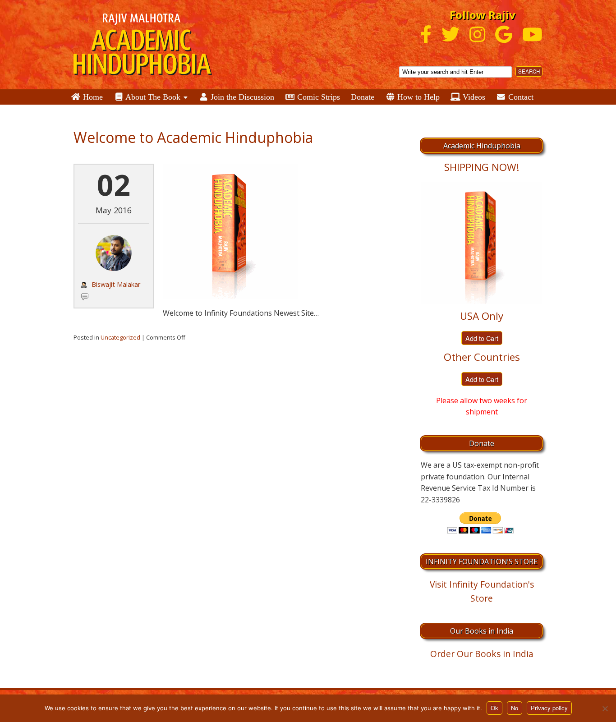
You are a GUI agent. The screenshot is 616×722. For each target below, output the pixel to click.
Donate (362, 96)
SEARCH (529, 71)
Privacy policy (549, 708)
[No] (604, 708)
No (514, 708)
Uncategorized (120, 337)
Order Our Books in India (481, 654)
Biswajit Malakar (116, 284)
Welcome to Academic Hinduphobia (193, 137)
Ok (494, 708)
